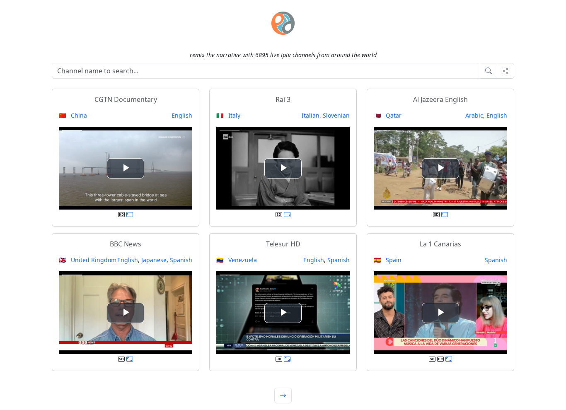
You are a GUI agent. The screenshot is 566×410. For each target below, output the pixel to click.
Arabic (474, 115)
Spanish (181, 260)
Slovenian (336, 115)
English (182, 115)
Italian (310, 115)
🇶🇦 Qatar (388, 115)
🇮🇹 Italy (228, 115)
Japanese (154, 260)
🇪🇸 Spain (388, 260)
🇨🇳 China (73, 115)
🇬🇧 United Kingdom (87, 260)
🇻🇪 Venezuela (236, 260)
